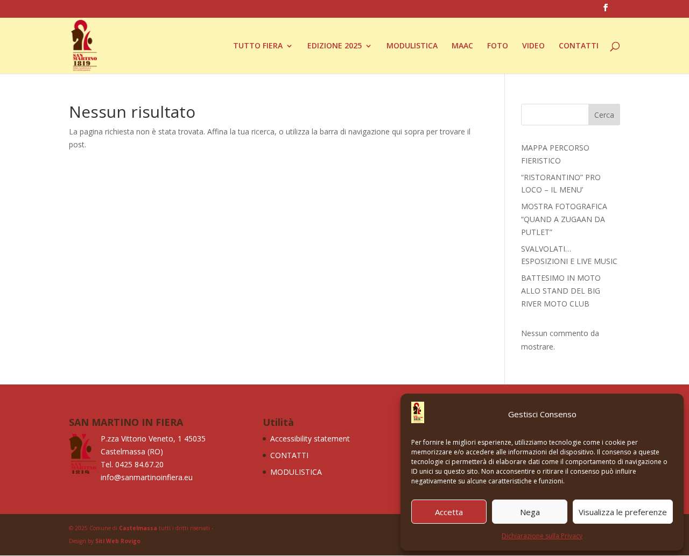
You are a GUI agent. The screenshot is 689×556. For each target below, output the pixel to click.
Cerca (604, 115)
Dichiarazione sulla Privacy (542, 535)
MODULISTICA (412, 46)
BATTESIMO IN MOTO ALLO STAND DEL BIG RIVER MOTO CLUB (561, 291)
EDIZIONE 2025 (334, 46)
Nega (530, 512)
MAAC (462, 46)
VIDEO (533, 46)
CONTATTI (579, 46)
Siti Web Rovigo (117, 541)
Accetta (449, 512)
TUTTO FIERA (258, 46)
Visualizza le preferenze (623, 512)
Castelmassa (138, 528)
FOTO (497, 46)
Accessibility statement (310, 438)
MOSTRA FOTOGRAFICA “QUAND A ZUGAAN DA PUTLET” (564, 219)
